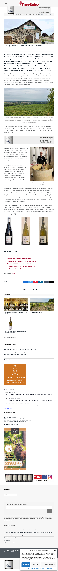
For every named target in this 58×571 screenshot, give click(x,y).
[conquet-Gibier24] (15, 470)
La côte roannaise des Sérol (14, 269)
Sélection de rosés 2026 (9, 543)
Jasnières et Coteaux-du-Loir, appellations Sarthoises (16, 313)
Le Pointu (34, 289)
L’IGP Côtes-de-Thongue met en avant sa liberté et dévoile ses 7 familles (20, 349)
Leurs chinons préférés (13, 256)
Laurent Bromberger (10, 50)
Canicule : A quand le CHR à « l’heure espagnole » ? (15, 357)
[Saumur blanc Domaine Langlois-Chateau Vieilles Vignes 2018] (16, 323)
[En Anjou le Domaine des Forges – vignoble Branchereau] (29, 31)
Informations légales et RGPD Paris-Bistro (43, 568)
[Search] (52, 3)
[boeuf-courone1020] (15, 385)
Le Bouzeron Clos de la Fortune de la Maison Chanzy (21, 266)
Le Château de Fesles (36, 312)
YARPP (13, 273)
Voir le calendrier (8, 408)
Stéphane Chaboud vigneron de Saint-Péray (19, 258)
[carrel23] (29, 478)
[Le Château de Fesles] (42, 304)
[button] (55, 550)
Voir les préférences (48, 564)
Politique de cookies (29, 568)
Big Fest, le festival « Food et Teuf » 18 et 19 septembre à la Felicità (29, 405)
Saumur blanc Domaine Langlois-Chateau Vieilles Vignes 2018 (15, 332)
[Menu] (6, 3)
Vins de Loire (51, 50)
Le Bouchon (7, 359)
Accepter (26, 564)
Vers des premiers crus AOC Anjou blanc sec (19, 264)
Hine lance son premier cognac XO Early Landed (15, 354)
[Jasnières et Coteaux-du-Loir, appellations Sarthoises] (16, 304)
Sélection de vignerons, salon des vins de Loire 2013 (21, 261)
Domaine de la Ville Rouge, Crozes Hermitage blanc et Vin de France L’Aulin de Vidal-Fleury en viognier (28, 352)
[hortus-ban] (29, 13)
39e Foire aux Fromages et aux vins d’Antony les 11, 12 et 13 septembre (30, 400)
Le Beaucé (24, 289)
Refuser (35, 564)
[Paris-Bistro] (29, 3)
